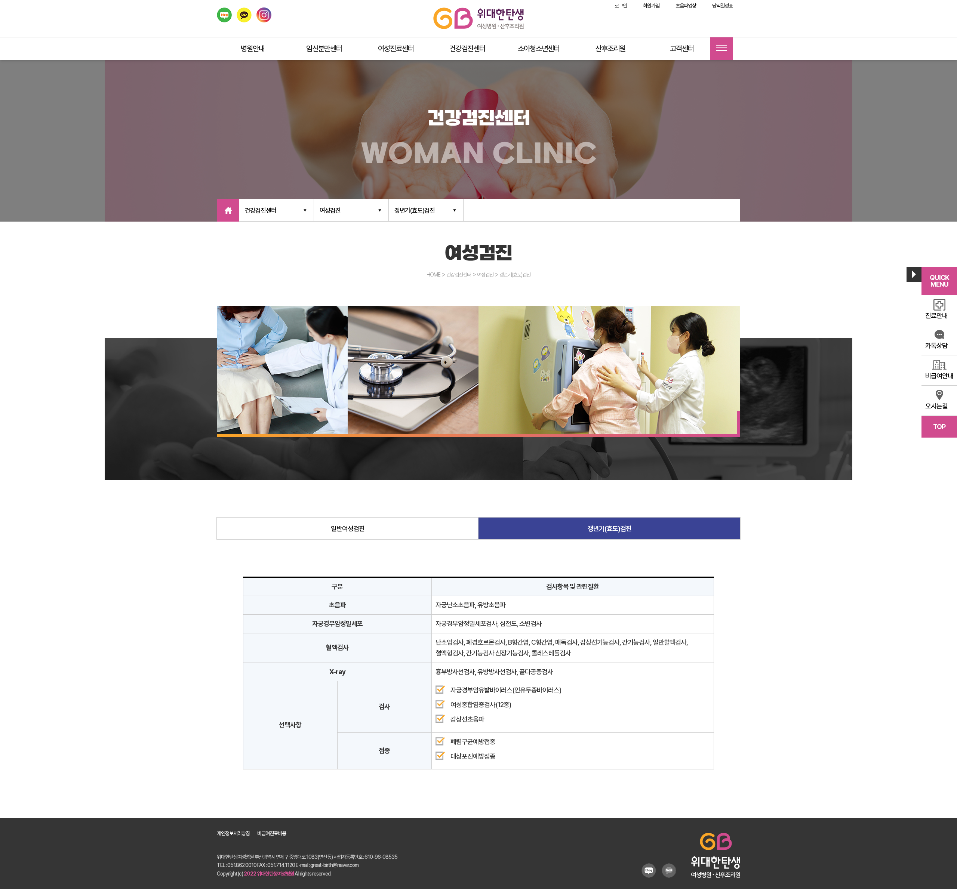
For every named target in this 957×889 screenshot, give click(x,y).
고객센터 (682, 48)
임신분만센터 (324, 48)
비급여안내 (939, 376)
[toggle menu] (721, 48)
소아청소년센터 (539, 48)
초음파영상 (686, 6)
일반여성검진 (347, 529)
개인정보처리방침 (233, 833)
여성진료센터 (396, 48)
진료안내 (936, 316)
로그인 (621, 6)
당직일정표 (722, 6)
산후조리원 (610, 48)
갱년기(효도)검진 (414, 210)
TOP (939, 426)
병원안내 (253, 48)
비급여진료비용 (271, 833)
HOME (433, 275)
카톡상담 (936, 345)
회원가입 (651, 6)
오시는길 (936, 406)
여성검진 (330, 210)
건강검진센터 (467, 48)
